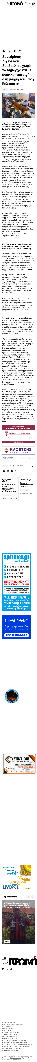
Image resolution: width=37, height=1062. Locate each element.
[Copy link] (20, 51)
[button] (3, 3)
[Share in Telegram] (15, 51)
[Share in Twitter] (9, 51)
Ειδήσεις (5, 89)
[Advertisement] (18, 28)
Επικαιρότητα (6, 495)
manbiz (19, 1059)
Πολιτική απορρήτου (15, 1058)
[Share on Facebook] (4, 51)
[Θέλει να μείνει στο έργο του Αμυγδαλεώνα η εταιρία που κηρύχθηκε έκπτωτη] (10, 489)
